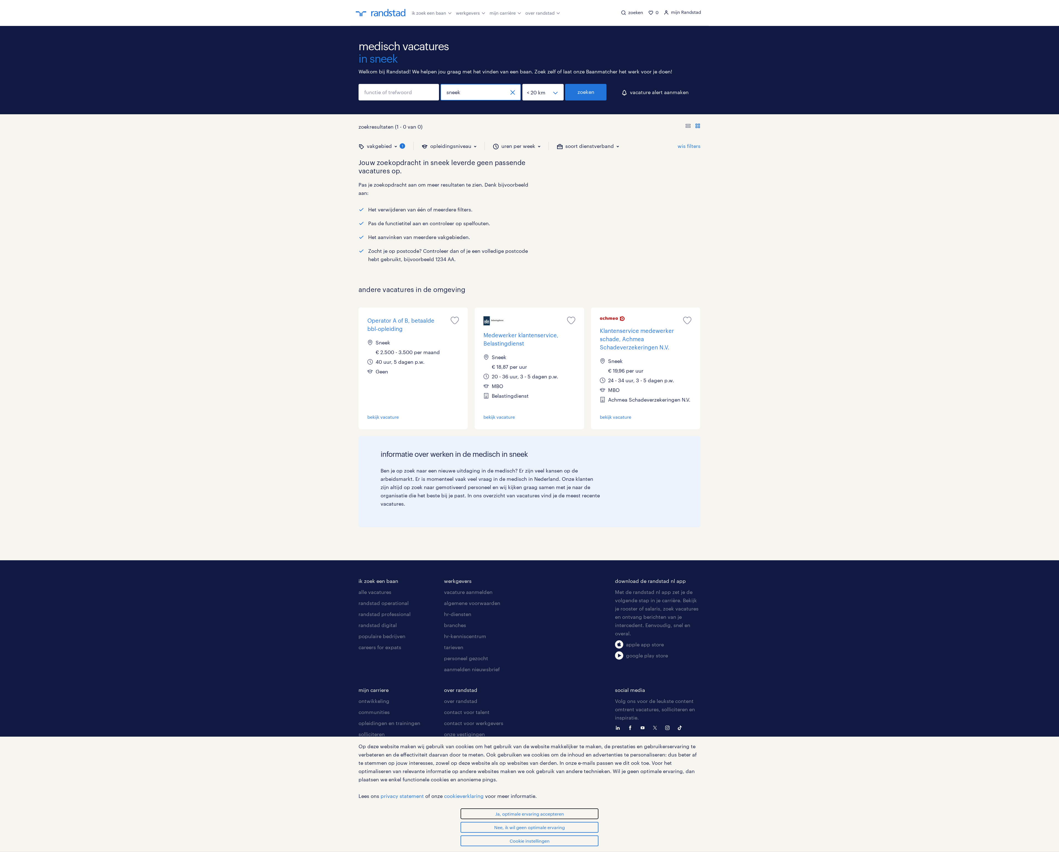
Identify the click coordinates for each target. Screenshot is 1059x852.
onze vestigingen (464, 734)
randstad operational (384, 603)
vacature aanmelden (468, 592)
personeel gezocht (466, 658)
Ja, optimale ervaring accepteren (529, 813)
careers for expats (380, 647)
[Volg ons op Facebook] (631, 727)
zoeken (585, 92)
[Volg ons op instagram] (669, 727)
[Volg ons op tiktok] (681, 727)
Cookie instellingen (530, 840)
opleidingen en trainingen (389, 723)
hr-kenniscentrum (465, 636)
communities (374, 712)
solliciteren (372, 734)
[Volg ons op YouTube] (644, 727)
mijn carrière (503, 12)
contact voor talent (467, 712)
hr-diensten (457, 614)
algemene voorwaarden (472, 603)
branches (455, 625)
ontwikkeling (374, 701)
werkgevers (468, 12)
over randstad (540, 12)
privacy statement (402, 796)
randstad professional (385, 614)
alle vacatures (375, 592)
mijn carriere (374, 690)
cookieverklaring (464, 796)
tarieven (453, 647)
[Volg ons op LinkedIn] (619, 727)
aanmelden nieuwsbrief (472, 669)
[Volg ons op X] (656, 727)
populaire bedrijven (382, 636)
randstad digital (378, 625)
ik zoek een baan (429, 12)
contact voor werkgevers (473, 723)
